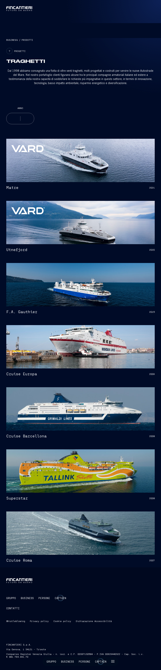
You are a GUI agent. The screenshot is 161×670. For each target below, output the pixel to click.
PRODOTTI (27, 39)
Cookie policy (62, 621)
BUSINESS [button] (27, 598)
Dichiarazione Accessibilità (94, 621)
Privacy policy (39, 621)
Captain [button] (100, 661)
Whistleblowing (15, 621)
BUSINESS (12, 39)
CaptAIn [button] (60, 598)
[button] (113, 661)
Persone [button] (84, 661)
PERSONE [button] (44, 598)
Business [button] (67, 661)
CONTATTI (13, 608)
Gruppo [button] (51, 661)
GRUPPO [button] (11, 598)
